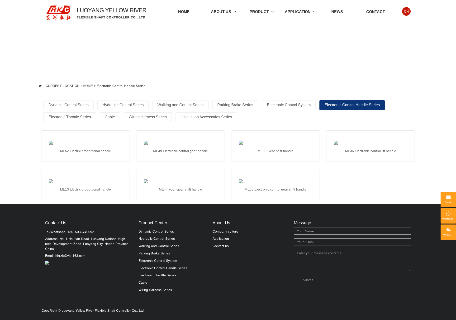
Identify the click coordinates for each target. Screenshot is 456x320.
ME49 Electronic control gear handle (180, 151)
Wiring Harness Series (148, 117)
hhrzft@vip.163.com (70, 256)
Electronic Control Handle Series (352, 105)
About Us (221, 222)
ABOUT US (221, 12)
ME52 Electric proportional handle (85, 151)
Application (221, 238)
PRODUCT (259, 12)
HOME (184, 12)
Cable (110, 117)
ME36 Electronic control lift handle (370, 151)
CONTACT (375, 12)
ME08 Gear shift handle (275, 151)
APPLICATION (298, 12)
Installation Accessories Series (206, 117)
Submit (308, 280)
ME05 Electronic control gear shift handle (275, 189)
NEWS (337, 12)
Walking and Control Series (180, 105)
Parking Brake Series (235, 105)
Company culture (225, 231)
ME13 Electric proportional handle (85, 189)
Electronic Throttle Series (69, 117)
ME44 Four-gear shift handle (180, 189)
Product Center (152, 222)
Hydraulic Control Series (123, 105)
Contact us (221, 246)
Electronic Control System (289, 105)
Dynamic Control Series (68, 105)
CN (406, 11)
